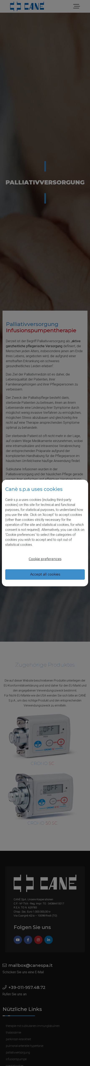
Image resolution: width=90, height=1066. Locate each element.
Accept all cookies (45, 574)
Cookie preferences (45, 559)
